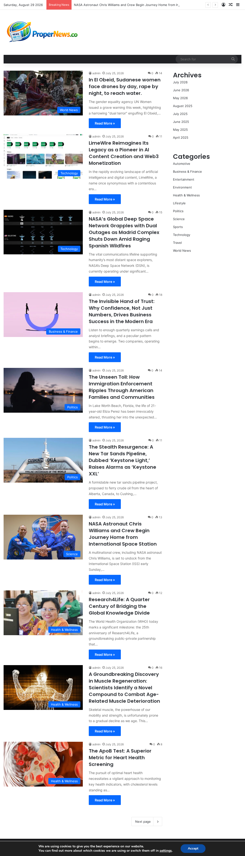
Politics (178, 211)
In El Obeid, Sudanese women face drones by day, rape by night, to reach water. (125, 86)
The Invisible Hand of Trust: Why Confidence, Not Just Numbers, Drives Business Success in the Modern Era (122, 311)
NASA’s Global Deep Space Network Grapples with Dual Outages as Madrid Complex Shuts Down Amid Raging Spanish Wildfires (124, 232)
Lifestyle (179, 203)
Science (179, 219)
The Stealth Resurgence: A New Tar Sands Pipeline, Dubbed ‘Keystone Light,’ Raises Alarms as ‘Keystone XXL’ (122, 460)
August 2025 (182, 106)
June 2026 (181, 90)
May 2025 (180, 129)
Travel (177, 243)
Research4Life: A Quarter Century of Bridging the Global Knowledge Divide (119, 606)
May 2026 (180, 98)
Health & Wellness (186, 195)
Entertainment (183, 179)
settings (166, 851)
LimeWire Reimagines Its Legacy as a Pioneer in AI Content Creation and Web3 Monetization (124, 153)
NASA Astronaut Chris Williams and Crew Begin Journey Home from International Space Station (145, 5)
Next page (143, 821)
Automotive (181, 163)
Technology (181, 235)
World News (182, 250)
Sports (178, 227)
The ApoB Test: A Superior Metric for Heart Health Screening (120, 758)
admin (96, 73)
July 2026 (180, 82)
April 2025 (180, 137)
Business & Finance (187, 171)
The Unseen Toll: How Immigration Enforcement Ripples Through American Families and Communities (122, 387)
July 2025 (180, 114)
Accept (193, 848)
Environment (182, 187)
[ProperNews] (43, 32)
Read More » (105, 123)
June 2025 (181, 122)
